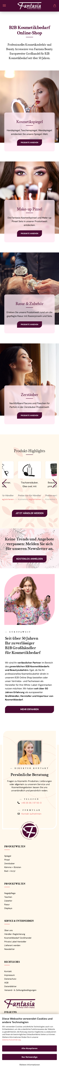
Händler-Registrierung (14, 934)
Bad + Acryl (9, 871)
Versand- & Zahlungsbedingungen (20, 990)
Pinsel (7, 859)
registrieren (7, 499)
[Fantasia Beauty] (29, 5)
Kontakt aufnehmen (31, 813)
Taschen (8, 897)
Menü (4, 5)
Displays (8, 908)
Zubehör (8, 900)
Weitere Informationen (29, 1064)
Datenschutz (10, 979)
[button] (4, 483)
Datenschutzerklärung (11, 1040)
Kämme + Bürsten (12, 867)
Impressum (9, 975)
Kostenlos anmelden (29, 558)
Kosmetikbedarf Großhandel (17, 938)
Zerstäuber (9, 863)
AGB (6, 982)
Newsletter (9, 949)
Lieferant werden (12, 945)
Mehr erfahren (29, 709)
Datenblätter (10, 986)
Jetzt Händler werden (30, 513)
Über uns (8, 930)
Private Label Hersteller (15, 941)
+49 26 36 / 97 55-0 (31, 802)
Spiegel (7, 856)
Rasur (7, 904)
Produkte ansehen (29, 142)
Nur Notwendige (29, 1057)
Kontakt (8, 971)
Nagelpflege (9, 893)
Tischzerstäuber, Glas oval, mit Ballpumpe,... (29, 485)
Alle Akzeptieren (29, 1048)
